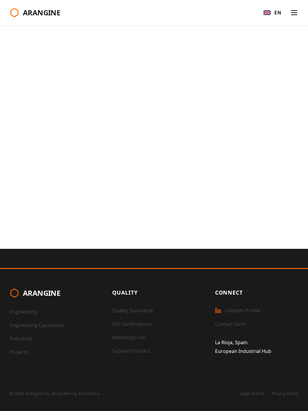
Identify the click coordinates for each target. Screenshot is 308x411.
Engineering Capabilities (37, 325)
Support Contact (131, 351)
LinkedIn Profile (242, 310)
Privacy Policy (285, 393)
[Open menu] (294, 12)
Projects (19, 352)
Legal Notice (251, 393)
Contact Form (230, 324)
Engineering (23, 311)
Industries (21, 338)
